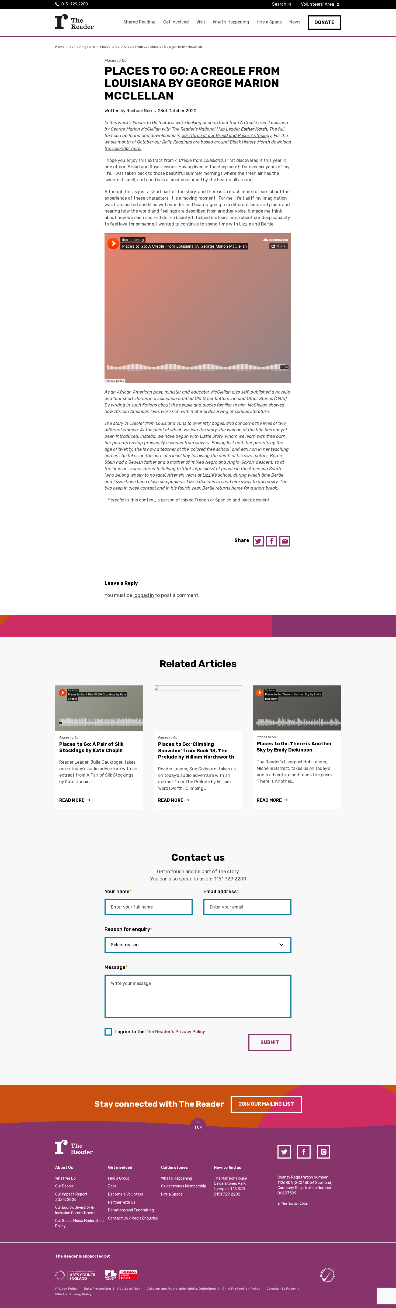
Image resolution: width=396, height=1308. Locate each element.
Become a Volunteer (125, 1194)
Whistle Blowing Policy (73, 1294)
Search (279, 4)
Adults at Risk (128, 1288)
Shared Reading (139, 22)
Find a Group (119, 1178)
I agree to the (160, 1031)
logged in (143, 595)
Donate (324, 22)
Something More (82, 47)
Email (284, 541)
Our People (64, 1186)
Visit (200, 22)
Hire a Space (269, 22)
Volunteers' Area (317, 4)
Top (198, 1127)
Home (59, 47)
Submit (269, 1042)
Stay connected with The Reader (159, 1104)
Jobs (112, 1186)
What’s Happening (231, 22)
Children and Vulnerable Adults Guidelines (181, 1288)
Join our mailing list (266, 1104)
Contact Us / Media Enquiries (133, 1218)
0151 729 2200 (74, 4)
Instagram (323, 1152)
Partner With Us (121, 1202)
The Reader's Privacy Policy (175, 1031)
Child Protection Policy (241, 1288)
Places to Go (116, 60)
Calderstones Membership (183, 1186)
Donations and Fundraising (131, 1210)
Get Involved (176, 22)
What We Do (65, 1178)
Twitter (258, 541)
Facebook (271, 541)
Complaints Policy (281, 1288)
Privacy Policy (66, 1288)
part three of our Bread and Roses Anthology (227, 135)
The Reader (74, 21)
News (294, 22)
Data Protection (97, 1288)
